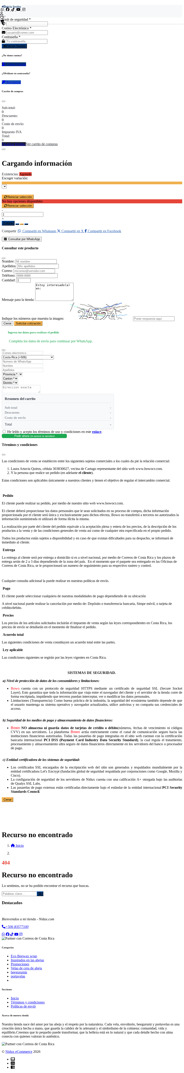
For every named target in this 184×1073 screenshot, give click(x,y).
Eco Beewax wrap (24, 956)
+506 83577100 (16, 927)
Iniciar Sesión (16, 46)
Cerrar (7, 323)
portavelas (18, 976)
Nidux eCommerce (18, 1051)
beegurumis (19, 972)
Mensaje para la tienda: (18, 300)
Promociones (20, 964)
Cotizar (8, 223)
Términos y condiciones (28, 1002)
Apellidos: (9, 266)
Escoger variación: (15, 178)
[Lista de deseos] (2, 18)
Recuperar (13, 82)
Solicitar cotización (28, 323)
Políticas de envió (23, 1006)
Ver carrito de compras (42, 144)
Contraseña (11, 37)
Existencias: (10, 174)
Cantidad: (8, 280)
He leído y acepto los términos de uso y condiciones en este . (54, 432)
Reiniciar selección (19, 197)
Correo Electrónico (16, 28)
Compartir (9, 231)
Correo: (7, 271)
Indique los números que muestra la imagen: (33, 318)
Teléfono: (8, 275)
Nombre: (8, 261)
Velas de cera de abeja (26, 968)
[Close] (3, 101)
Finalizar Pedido (14, 144)
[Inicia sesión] (1, 13)
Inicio (15, 998)
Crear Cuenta (16, 64)
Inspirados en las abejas (27, 960)
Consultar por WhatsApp (23, 239)
